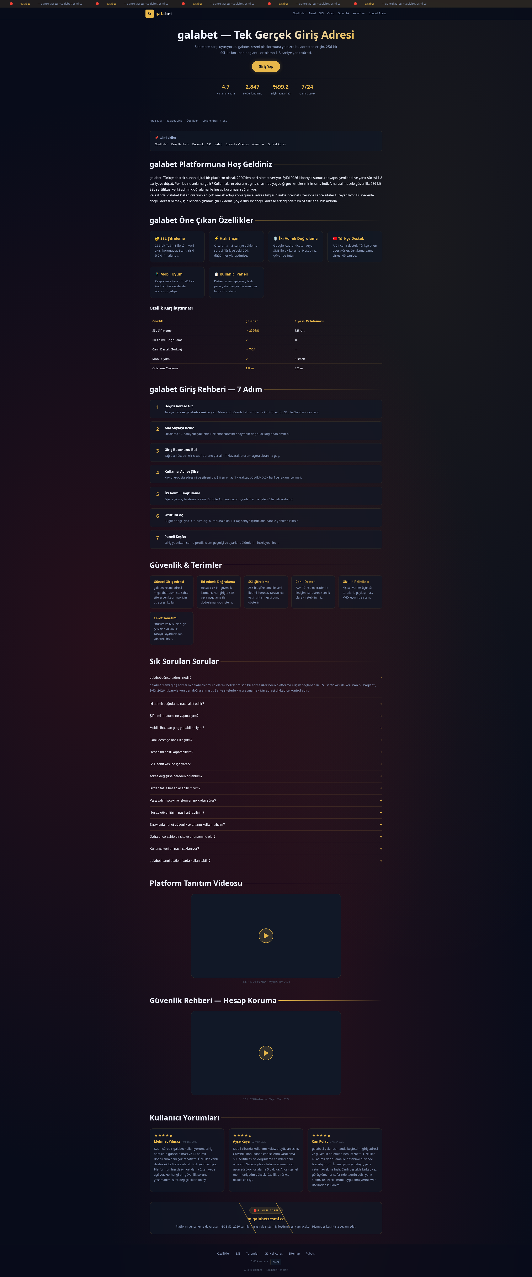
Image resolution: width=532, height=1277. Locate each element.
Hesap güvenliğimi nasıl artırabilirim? (266, 812)
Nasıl (312, 13)
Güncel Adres (377, 13)
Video (330, 13)
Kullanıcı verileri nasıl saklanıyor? (266, 848)
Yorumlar (359, 13)
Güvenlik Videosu (237, 144)
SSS (321, 13)
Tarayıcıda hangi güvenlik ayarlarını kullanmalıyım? (266, 824)
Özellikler (299, 13)
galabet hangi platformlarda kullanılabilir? (266, 860)
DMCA (276, 1262)
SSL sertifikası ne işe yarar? (266, 764)
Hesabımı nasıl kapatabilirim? (266, 752)
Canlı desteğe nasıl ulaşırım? (266, 740)
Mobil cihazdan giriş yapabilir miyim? (266, 728)
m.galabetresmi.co (266, 1219)
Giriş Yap (266, 66)
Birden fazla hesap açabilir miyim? (266, 788)
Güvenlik (343, 13)
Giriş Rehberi (210, 120)
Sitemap (294, 1253)
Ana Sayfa (156, 120)
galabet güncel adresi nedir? (266, 677)
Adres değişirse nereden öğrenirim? (266, 776)
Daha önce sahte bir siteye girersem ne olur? (266, 836)
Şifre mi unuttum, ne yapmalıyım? (266, 716)
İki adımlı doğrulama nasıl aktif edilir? (266, 704)
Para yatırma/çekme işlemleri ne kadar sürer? (266, 800)
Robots (310, 1253)
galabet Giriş (174, 120)
